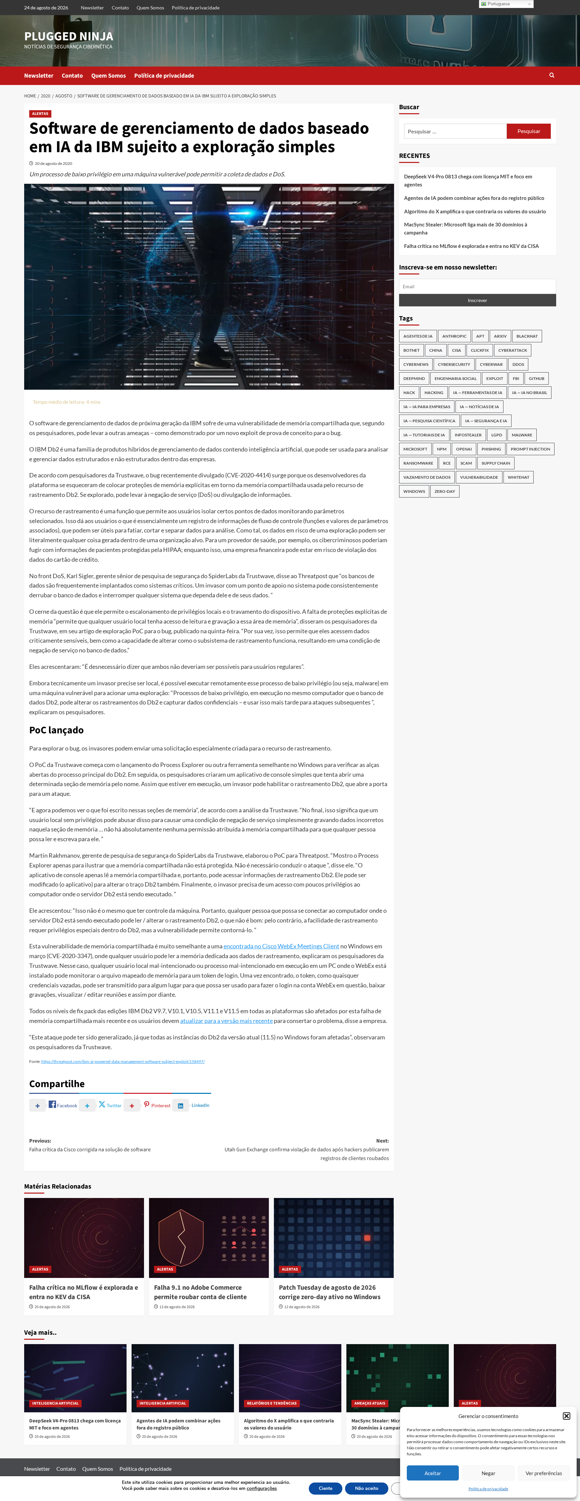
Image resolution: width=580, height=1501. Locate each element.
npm (441, 449)
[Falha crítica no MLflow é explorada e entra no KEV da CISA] (84, 1238)
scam (466, 463)
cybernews (415, 364)
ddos (518, 364)
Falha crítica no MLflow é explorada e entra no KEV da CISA (83, 1292)
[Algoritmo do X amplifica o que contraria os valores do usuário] (290, 1378)
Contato (120, 7)
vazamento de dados (426, 477)
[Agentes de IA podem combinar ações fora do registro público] (183, 1378)
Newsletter (92, 7)
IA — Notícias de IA (479, 406)
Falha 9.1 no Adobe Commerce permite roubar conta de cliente (200, 1292)
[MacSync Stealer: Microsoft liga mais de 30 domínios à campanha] (397, 1378)
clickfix (480, 350)
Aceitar (433, 1473)
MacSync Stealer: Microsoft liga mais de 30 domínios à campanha (465, 228)
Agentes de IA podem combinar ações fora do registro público (474, 198)
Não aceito (366, 1488)
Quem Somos (150, 7)
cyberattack (512, 350)
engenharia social (456, 378)
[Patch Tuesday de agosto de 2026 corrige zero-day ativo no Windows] (334, 1238)
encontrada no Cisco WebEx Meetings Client (281, 946)
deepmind (414, 378)
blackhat (527, 336)
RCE (447, 463)
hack (409, 392)
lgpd (496, 434)
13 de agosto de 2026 (177, 1307)
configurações (262, 1489)
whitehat (518, 477)
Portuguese (498, 3)
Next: (307, 1149)
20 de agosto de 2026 (52, 1307)
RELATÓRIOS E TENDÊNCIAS (272, 1403)
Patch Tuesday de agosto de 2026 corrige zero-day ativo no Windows (330, 1292)
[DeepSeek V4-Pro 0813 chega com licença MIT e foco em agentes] (75, 1378)
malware (522, 434)
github (536, 378)
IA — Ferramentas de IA (477, 392)
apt (480, 336)
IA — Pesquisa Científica (429, 420)
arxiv (500, 336)
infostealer (468, 434)
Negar (488, 1473)
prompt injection (530, 449)
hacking (434, 392)
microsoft (415, 449)
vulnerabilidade (479, 477)
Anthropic (454, 336)
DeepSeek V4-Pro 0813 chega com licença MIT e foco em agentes (468, 180)
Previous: (90, 1145)
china (435, 350)
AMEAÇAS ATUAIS (369, 1403)
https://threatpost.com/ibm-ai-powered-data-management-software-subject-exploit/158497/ (123, 1061)
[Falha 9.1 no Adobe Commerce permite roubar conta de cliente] (209, 1238)
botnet (411, 350)
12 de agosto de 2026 (302, 1307)
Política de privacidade (488, 1488)
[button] (566, 1416)
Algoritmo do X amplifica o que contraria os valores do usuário (475, 211)
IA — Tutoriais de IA (424, 434)
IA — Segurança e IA (486, 420)
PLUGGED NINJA (68, 36)
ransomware (418, 463)
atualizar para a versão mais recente (226, 1020)
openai (464, 449)
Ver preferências (544, 1473)
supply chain (496, 463)
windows (414, 491)
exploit (494, 378)
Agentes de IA (418, 336)
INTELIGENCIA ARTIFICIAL (55, 1403)
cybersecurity (454, 364)
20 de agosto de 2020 (53, 163)
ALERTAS (40, 114)
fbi (516, 378)
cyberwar (491, 364)
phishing (491, 449)
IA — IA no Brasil (529, 392)
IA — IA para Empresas (426, 406)
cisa (456, 350)
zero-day (445, 491)
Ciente (325, 1488)
